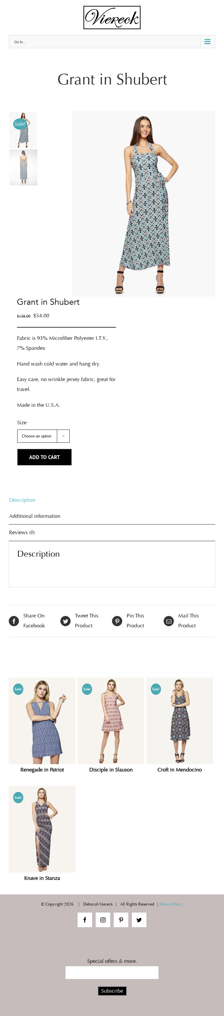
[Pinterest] (121, 920)
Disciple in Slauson (111, 770)
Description (22, 500)
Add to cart (44, 457)
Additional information (34, 516)
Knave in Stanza (42, 878)
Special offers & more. (112, 961)
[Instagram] (103, 920)
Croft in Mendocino (180, 770)
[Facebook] (85, 920)
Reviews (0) (22, 532)
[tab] (112, 500)
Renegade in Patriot (42, 770)
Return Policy (171, 904)
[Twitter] (139, 920)
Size (22, 422)
